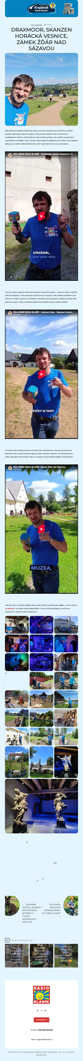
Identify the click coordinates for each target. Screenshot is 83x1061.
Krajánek (10, 608)
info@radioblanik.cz (44, 1039)
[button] (43, 878)
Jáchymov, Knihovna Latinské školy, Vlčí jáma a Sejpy (60, 909)
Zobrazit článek (66, 966)
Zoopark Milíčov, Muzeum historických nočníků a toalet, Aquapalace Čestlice (23, 912)
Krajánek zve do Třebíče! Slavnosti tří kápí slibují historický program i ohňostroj (17, 952)
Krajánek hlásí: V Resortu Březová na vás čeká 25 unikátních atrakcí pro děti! (41, 952)
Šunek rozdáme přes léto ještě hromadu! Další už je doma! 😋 (66, 952)
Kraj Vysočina (36, 25)
